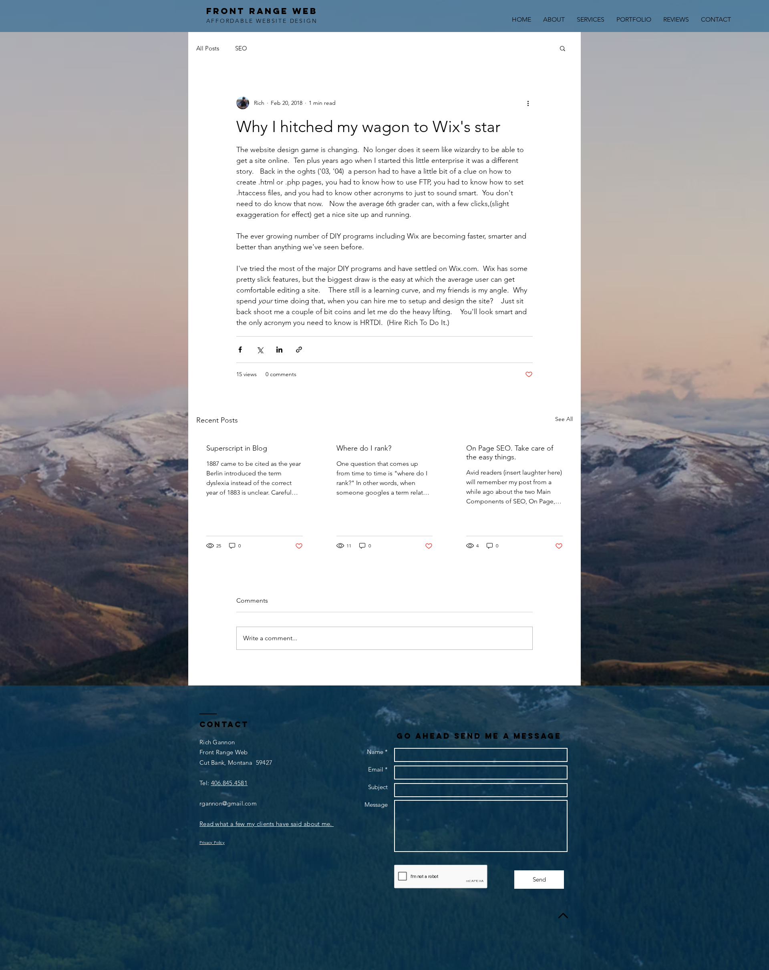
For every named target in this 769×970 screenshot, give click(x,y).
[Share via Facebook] (240, 349)
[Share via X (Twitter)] (260, 349)
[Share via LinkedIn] (279, 349)
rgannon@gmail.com (228, 803)
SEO (241, 48)
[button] (562, 48)
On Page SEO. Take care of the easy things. (509, 452)
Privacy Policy (212, 842)
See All (564, 419)
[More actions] (528, 103)
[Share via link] (299, 349)
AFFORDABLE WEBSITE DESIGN (262, 20)
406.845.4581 (229, 783)
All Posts (207, 48)
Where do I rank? (363, 448)
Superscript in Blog (236, 448)
